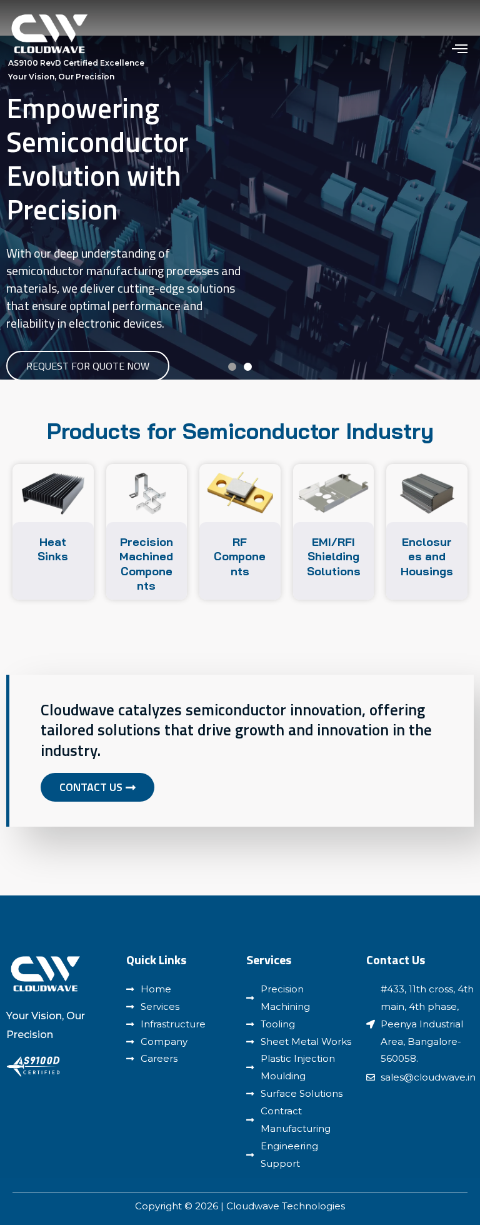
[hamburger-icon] (460, 49)
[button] (232, 367)
